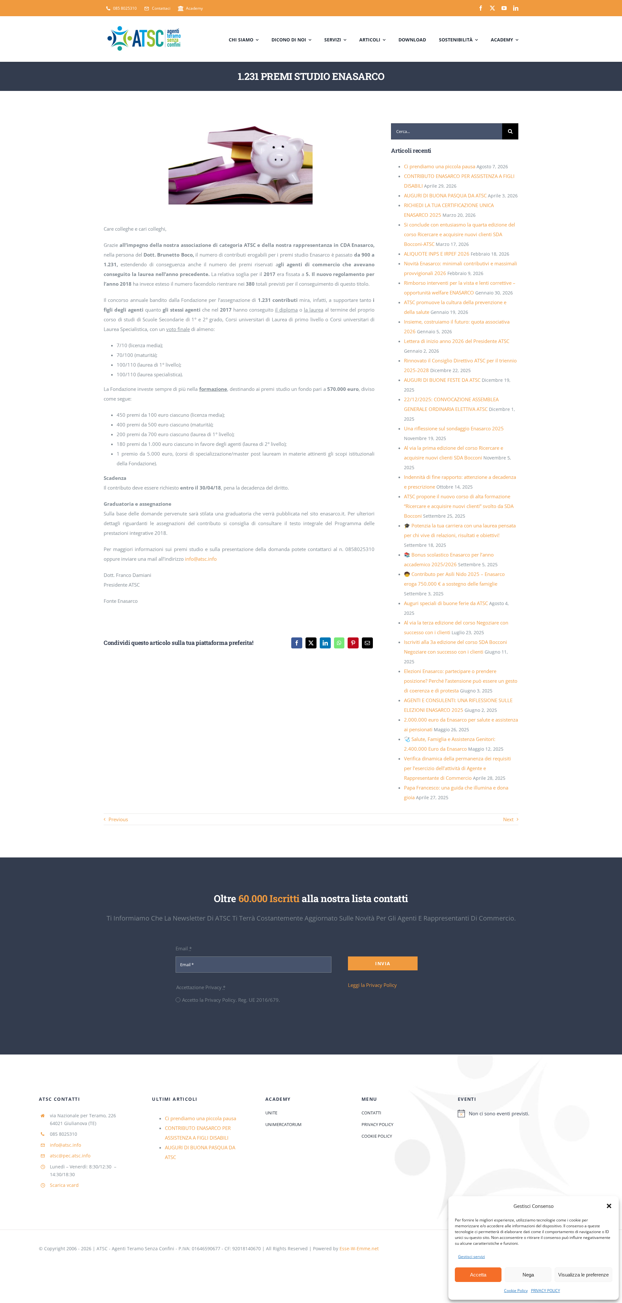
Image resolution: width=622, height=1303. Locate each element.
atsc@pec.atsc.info (70, 1156)
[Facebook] (297, 643)
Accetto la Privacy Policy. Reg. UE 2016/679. (231, 1000)
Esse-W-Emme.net (359, 1248)
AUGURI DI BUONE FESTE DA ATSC (442, 380)
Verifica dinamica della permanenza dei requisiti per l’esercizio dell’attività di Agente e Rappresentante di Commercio (457, 768)
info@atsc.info (201, 559)
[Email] (367, 643)
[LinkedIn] (325, 643)
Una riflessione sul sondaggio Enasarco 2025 (454, 428)
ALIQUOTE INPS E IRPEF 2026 (436, 253)
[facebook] (480, 8)
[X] (311, 643)
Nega (528, 1274)
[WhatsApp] (339, 643)
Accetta (478, 1274)
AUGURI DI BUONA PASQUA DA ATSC (445, 195)
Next (508, 819)
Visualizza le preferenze (583, 1274)
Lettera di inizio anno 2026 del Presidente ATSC (456, 341)
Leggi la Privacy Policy (372, 985)
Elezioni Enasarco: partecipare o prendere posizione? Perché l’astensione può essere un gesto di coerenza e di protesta (460, 681)
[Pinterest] (353, 643)
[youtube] (504, 8)
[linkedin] (515, 8)
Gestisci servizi (471, 1256)
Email (184, 948)
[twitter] (492, 8)
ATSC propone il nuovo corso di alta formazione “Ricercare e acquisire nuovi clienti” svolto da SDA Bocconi (458, 506)
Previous (118, 819)
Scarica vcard (64, 1185)
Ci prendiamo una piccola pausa (439, 166)
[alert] (520, 1113)
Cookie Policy (516, 1290)
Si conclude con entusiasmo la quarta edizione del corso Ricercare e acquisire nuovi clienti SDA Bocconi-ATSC (459, 234)
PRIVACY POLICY (545, 1290)
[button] (609, 1206)
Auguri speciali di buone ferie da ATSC (446, 603)
